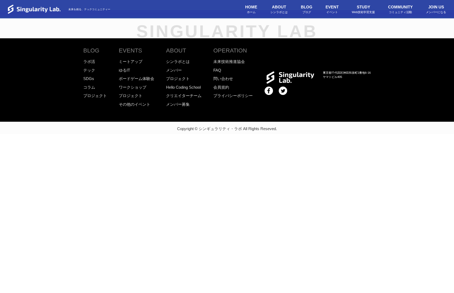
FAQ (217, 70)
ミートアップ (130, 61)
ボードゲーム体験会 (136, 78)
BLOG (91, 50)
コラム (89, 87)
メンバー (174, 70)
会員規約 (221, 87)
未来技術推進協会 (229, 61)
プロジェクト (95, 95)
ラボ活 (89, 61)
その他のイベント (134, 104)
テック (89, 70)
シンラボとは (178, 61)
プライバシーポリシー (233, 95)
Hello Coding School (183, 87)
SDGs (88, 78)
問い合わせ (223, 78)
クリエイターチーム (184, 95)
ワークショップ (132, 87)
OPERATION (230, 50)
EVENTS (130, 50)
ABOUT (176, 50)
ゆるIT (124, 70)
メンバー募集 (178, 104)
